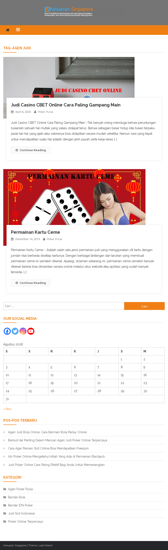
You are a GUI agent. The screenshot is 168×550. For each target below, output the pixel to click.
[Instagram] (22, 331)
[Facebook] (7, 331)
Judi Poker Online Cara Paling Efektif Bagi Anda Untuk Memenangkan (56, 465)
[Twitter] (15, 331)
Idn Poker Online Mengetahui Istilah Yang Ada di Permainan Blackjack (56, 456)
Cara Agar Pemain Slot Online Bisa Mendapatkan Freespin (48, 448)
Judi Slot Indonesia (21, 513)
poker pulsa (45, 111)
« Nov (7, 409)
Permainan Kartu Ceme (35, 232)
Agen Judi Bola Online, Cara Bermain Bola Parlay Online (47, 432)
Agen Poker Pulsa (20, 489)
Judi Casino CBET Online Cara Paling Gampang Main (66, 105)
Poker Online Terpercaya (25, 521)
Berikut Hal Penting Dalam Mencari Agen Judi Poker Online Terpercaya (57, 440)
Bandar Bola (16, 497)
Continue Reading (33, 150)
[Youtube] (30, 331)
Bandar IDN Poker (20, 505)
